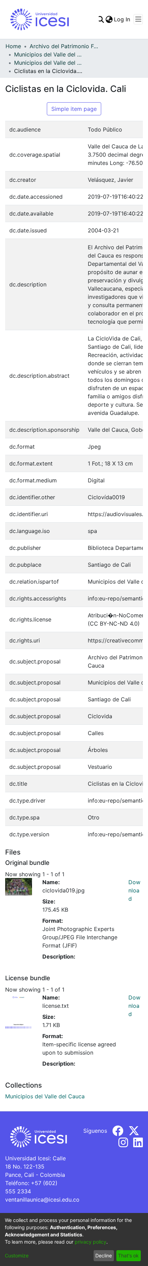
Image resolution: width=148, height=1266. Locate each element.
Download (134, 890)
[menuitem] (109, 19)
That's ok (128, 1255)
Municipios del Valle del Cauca (48, 54)
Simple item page (74, 108)
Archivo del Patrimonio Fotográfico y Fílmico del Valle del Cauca (64, 46)
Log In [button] (122, 19)
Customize (17, 1255)
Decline (103, 1255)
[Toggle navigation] (138, 19)
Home (13, 46)
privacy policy (90, 1242)
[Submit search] (100, 19)
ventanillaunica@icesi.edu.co (42, 1199)
